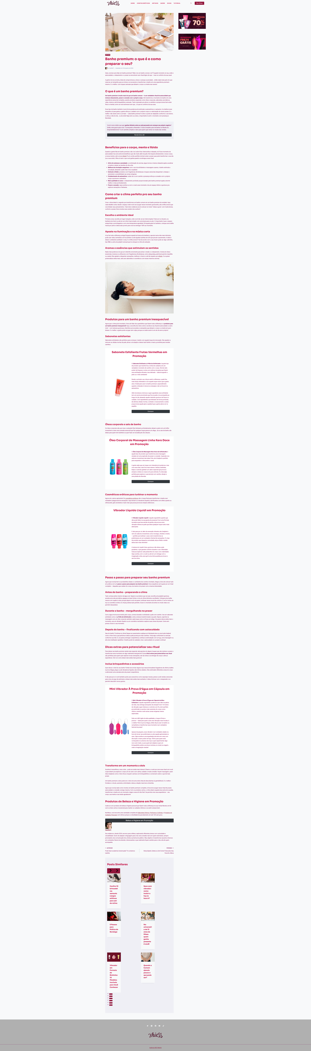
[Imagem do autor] (106, 68)
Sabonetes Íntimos (143, 813)
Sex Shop (199, 3)
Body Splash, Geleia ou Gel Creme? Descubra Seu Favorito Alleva (159, 850)
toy (160, 638)
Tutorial (177, 3)
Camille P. (111, 68)
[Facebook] (155, 1025)
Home (133, 3)
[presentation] (114, 878)
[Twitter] (147, 1025)
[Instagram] (151, 1025)
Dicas (169, 3)
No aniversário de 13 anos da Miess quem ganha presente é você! (148, 934)
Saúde (162, 3)
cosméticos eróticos (131, 498)
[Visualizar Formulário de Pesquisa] (191, 3)
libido (124, 156)
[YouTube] (159, 1025)
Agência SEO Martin (155, 1048)
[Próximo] (117, 870)
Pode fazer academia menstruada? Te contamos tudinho (120, 850)
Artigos (155, 3)
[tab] (110, 994)
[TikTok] (163, 1025)
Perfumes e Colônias (156, 813)
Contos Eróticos (143, 3)
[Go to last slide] (110, 870)
